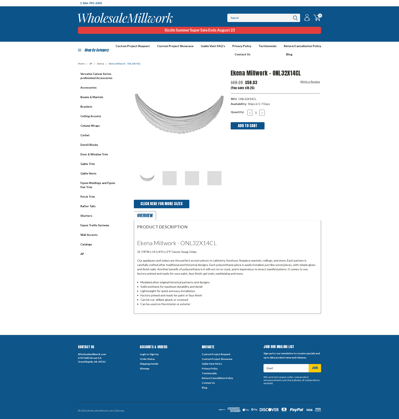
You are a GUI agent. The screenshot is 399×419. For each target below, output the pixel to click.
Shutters (86, 215)
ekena (100, 63)
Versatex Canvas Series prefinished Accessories (96, 76)
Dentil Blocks (89, 144)
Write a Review (310, 81)
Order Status (147, 359)
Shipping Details (149, 363)
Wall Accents (89, 234)
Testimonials (268, 46)
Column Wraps (90, 125)
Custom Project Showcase (175, 46)
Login (143, 354)
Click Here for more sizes (161, 203)
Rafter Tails (88, 206)
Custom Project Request (216, 354)
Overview (145, 215)
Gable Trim (87, 164)
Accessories (88, 87)
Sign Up (154, 354)
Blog (289, 54)
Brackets (86, 106)
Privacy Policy (241, 46)
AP (90, 63)
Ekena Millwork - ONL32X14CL (125, 63)
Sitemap (144, 368)
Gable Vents (88, 173)
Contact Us (242, 54)
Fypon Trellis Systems (94, 225)
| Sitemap (119, 410)
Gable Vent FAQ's (213, 46)
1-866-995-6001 (91, 3)
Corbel (84, 135)
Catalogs (86, 244)
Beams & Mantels (91, 97)
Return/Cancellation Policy (302, 46)
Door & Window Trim (94, 154)
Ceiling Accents (90, 116)
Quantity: (237, 112)
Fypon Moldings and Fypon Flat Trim (97, 185)
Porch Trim (87, 196)
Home (81, 63)
